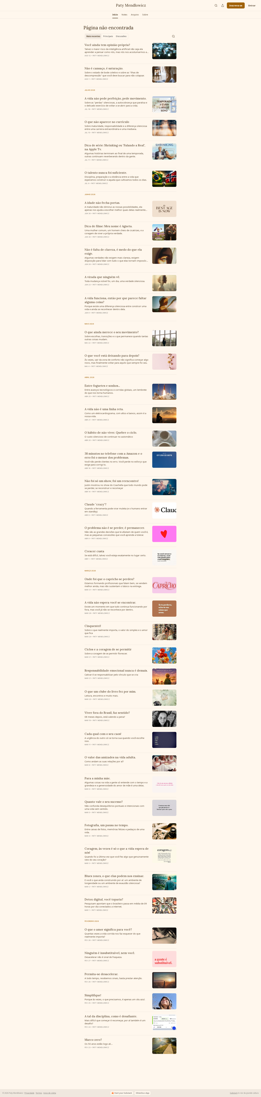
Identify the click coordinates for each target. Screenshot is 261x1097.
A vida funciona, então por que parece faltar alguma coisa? (116, 300)
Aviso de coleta (49, 1093)
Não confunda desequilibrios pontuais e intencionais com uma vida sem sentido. (114, 807)
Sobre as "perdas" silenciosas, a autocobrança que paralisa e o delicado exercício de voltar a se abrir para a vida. (116, 104)
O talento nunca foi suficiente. (106, 172)
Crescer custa (94, 551)
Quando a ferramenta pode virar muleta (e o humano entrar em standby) (116, 510)
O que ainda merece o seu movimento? (112, 332)
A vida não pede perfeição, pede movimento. (115, 98)
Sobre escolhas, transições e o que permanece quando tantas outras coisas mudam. (116, 338)
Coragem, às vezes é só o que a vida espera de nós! (117, 850)
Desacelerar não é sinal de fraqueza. (103, 957)
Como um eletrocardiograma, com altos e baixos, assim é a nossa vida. (115, 415)
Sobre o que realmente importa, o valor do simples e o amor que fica (116, 631)
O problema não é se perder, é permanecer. (115, 528)
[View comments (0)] (108, 59)
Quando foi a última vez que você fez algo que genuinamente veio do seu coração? (116, 858)
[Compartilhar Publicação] (223, 5)
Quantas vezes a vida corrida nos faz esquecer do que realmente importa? (112, 935)
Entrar (252, 5)
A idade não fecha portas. (102, 203)
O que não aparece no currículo (107, 122)
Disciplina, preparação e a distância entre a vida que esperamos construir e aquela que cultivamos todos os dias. (116, 178)
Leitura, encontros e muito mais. (101, 695)
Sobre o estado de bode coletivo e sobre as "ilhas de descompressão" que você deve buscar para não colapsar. (114, 74)
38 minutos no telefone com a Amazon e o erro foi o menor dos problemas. (113, 455)
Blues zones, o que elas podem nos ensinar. (114, 876)
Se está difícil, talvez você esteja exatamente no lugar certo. (115, 555)
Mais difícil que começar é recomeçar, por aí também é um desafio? (115, 1022)
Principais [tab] (108, 36)
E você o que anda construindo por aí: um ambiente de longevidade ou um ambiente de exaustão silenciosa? (113, 882)
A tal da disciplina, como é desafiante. (111, 1016)
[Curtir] (87, 241)
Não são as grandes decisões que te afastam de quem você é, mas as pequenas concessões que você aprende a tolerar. (116, 533)
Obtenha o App (142, 1093)
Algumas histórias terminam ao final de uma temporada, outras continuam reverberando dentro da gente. (114, 155)
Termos (39, 1093)
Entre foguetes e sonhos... (102, 385)
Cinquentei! (93, 626)
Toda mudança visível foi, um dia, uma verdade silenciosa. (115, 281)
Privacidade (29, 1093)
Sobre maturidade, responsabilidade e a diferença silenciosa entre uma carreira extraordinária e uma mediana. (116, 127)
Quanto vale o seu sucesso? (104, 802)
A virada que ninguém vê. (102, 277)
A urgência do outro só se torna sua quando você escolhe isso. (114, 739)
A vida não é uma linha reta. (104, 409)
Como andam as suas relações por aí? (104, 761)
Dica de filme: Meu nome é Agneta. (108, 226)
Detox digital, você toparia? (104, 899)
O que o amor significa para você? (108, 929)
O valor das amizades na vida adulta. (110, 757)
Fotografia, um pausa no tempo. (106, 825)
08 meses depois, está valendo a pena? (105, 716)
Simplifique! (93, 995)
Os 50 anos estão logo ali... (99, 1043)
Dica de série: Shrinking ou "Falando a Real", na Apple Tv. (115, 147)
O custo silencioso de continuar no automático (109, 436)
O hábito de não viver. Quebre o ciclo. (111, 432)
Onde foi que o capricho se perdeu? (109, 579)
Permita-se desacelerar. (101, 974)
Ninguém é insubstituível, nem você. (110, 953)
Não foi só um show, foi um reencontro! (112, 481)
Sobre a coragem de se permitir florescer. (106, 653)
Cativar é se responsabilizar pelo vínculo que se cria (111, 674)
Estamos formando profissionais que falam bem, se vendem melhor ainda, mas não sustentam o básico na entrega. (116, 585)
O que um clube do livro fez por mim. (110, 691)
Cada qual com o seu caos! (103, 734)
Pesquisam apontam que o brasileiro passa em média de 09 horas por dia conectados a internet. (116, 905)
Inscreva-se (235, 5)
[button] (115, 14)
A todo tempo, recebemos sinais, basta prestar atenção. (113, 978)
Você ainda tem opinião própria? (107, 45)
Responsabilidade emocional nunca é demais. (116, 670)
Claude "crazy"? (95, 504)
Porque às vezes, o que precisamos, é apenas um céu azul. (115, 999)
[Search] (216, 5)
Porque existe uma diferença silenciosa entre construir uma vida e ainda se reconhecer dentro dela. (115, 308)
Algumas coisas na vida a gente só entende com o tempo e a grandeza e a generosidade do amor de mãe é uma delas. (116, 784)
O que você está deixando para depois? (112, 355)
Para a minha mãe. (97, 778)
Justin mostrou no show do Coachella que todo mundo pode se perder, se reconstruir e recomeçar (116, 486)
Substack (233, 1093)
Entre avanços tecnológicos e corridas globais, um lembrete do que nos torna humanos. (116, 391)
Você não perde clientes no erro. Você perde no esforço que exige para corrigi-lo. (116, 463)
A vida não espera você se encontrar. (110, 602)
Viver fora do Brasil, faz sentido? (107, 713)
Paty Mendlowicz (101, 56)
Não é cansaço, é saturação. (104, 68)
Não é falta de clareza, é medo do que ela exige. (113, 251)
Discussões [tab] (121, 36)
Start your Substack (123, 1093)
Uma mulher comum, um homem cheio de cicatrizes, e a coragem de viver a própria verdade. (114, 232)
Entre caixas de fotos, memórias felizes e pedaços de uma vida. (114, 831)
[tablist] (106, 36)
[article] (130, 52)
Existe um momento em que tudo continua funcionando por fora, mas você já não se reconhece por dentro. (116, 608)
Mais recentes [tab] (93, 36)
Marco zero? (93, 1040)
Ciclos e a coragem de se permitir (108, 649)
